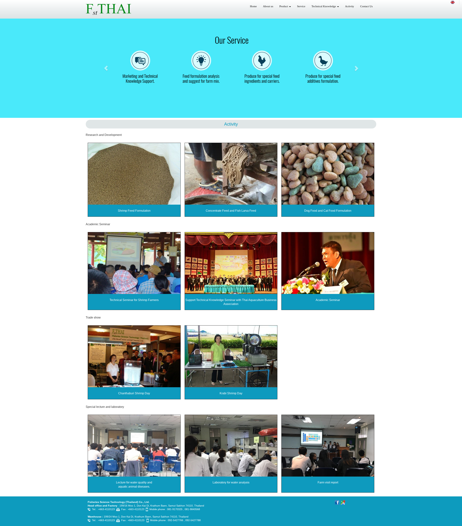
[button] (106, 68)
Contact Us (366, 6)
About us (268, 6)
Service (301, 6)
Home (253, 6)
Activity (349, 6)
